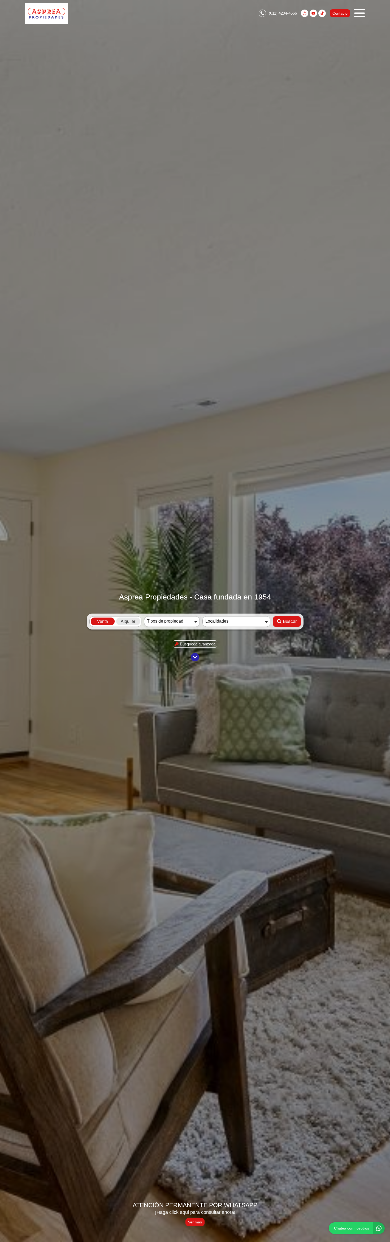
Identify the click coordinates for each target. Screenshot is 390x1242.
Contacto (340, 13)
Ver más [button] (195, 1222)
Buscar (290, 621)
